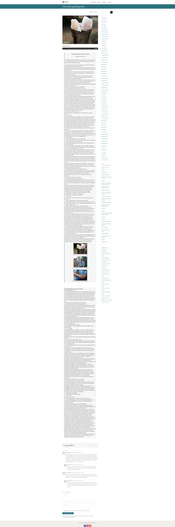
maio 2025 (104, 45)
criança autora (104, 265)
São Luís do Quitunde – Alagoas (106, 224)
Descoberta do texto (105, 269)
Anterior (91, 12)
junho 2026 (104, 22)
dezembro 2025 (105, 34)
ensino (107, 271)
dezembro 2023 (105, 83)
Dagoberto (104, 267)
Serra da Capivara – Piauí (106, 230)
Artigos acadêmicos (106, 165)
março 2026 (104, 27)
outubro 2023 (104, 87)
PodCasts (104, 219)
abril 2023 (104, 101)
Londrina (110, 299)
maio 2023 (104, 99)
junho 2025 (104, 43)
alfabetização (104, 247)
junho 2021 (104, 150)
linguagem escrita (105, 297)
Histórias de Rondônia (106, 202)
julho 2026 (104, 20)
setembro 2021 (105, 143)
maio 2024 (104, 71)
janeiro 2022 (104, 136)
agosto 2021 (104, 145)
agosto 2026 (104, 17)
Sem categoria (105, 227)
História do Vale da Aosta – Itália (106, 187)
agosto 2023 (104, 92)
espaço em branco (105, 278)
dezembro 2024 (105, 55)
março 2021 (104, 157)
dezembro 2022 (105, 110)
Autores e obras (105, 167)
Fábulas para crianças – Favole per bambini (107, 183)
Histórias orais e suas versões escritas (106, 205)
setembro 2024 (105, 62)
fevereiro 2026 (105, 29)
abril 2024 (104, 73)
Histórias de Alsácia (106, 196)
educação (103, 271)
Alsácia (103, 255)
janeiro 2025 (104, 52)
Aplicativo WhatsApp (106, 259)
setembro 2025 (105, 38)
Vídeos (103, 239)
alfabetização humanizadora (104, 250)
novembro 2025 (105, 36)
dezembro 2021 (105, 138)
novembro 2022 (105, 113)
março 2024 (104, 76)
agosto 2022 (104, 120)
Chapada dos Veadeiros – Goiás (107, 177)
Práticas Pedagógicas (106, 221)
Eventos (103, 180)
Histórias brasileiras (106, 190)
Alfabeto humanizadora (106, 253)
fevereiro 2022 (105, 134)
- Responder (81, 452)
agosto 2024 (104, 64)
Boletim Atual (104, 172)
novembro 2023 (105, 85)
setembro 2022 (105, 117)
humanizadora (104, 295)
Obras (103, 210)
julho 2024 (104, 66)
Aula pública (104, 263)
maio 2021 (104, 152)
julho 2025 (104, 41)
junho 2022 (104, 124)
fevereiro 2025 (105, 50)
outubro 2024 (104, 59)
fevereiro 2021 (105, 159)
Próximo (95, 12)
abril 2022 (104, 129)
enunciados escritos (105, 273)
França (103, 282)
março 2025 (104, 48)
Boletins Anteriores (106, 174)
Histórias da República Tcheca (106, 193)
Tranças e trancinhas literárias (106, 236)
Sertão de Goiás (105, 233)
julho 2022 (104, 122)
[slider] (96, 48)
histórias (103, 286)
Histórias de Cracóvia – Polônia (106, 199)
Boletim (103, 170)
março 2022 (104, 131)
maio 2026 (104, 24)
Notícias (103, 208)
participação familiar (105, 301)
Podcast (103, 216)
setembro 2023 (105, 90)
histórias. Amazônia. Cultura (105, 289)
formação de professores (106, 280)
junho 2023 (104, 97)
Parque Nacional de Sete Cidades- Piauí (107, 214)
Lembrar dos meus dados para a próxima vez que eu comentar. (76, 510)
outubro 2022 (104, 115)
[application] (80, 48)
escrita (103, 276)
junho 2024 (104, 69)
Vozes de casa (105, 241)
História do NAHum (105, 284)
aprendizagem (104, 261)
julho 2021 (104, 148)
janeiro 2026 (104, 31)
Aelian (88, 522)
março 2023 (104, 103)
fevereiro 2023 (105, 106)
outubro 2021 (104, 141)
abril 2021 (104, 155)
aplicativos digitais (105, 257)
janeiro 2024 (104, 80)
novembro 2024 (105, 57)
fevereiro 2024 (105, 78)
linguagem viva (104, 299)
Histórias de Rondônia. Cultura (106, 293)
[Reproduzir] (63, 48)
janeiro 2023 (104, 108)
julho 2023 (104, 94)
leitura (109, 295)
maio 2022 (104, 127)
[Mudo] (94, 48)
